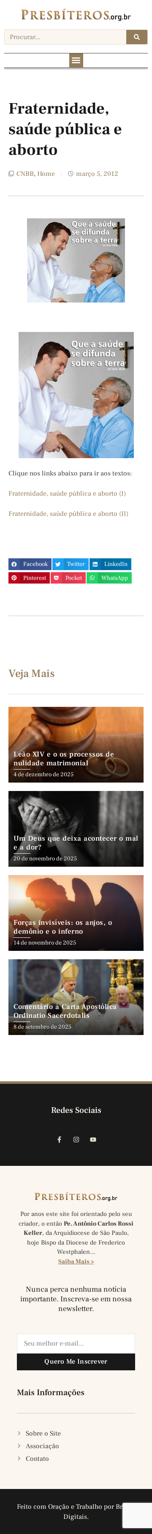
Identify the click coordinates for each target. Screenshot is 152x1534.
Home (46, 174)
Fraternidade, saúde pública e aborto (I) (67, 493)
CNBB (25, 174)
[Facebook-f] (59, 1140)
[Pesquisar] (136, 37)
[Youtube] (93, 1140)
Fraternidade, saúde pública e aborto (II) (68, 514)
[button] (76, 60)
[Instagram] (76, 1140)
